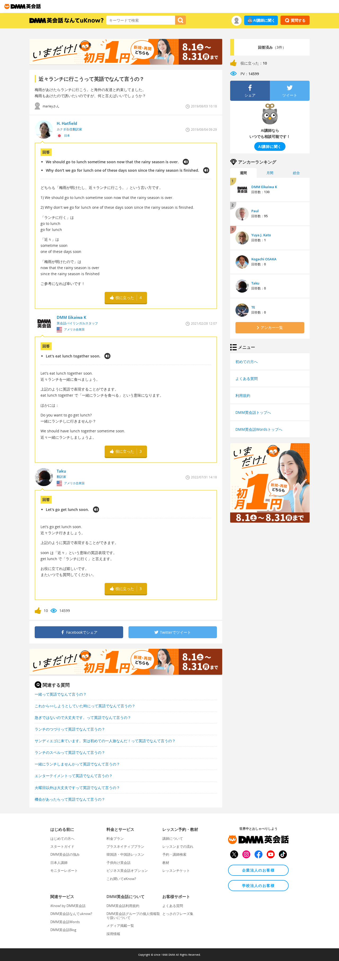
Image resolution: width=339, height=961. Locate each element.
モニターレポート (64, 870)
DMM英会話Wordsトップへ (258, 429)
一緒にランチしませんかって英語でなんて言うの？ (77, 764)
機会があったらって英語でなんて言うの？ (70, 799)
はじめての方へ (62, 838)
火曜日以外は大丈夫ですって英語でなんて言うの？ (77, 787)
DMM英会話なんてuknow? (71, 913)
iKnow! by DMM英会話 (68, 905)
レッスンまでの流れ (177, 846)
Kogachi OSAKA (263, 259)
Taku (255, 283)
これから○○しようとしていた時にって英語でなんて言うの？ (85, 705)
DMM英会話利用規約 (122, 905)
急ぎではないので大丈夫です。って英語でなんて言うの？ (83, 717)
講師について (172, 838)
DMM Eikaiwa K (264, 186)
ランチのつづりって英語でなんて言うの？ (70, 729)
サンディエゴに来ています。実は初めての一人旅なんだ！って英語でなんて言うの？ (105, 740)
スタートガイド (62, 846)
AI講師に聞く (264, 20)
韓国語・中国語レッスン (125, 854)
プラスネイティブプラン (125, 846)
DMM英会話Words (65, 921)
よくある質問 (246, 378)
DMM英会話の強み (65, 854)
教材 (165, 862)
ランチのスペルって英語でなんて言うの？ (70, 752)
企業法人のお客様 (258, 870)
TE (253, 307)
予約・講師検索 (174, 854)
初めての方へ (246, 361)
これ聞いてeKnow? (121, 878)
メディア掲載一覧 (120, 925)
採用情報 (113, 933)
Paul (255, 210)
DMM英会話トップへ (253, 412)
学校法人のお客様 (258, 885)
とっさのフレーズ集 (177, 913)
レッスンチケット (176, 870)
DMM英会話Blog (63, 929)
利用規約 (242, 395)
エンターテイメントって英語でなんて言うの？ (74, 775)
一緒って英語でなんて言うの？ (61, 694)
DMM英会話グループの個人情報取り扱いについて (133, 915)
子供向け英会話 (118, 862)
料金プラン (115, 838)
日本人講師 (59, 862)
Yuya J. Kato (261, 235)
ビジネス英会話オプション (127, 870)
